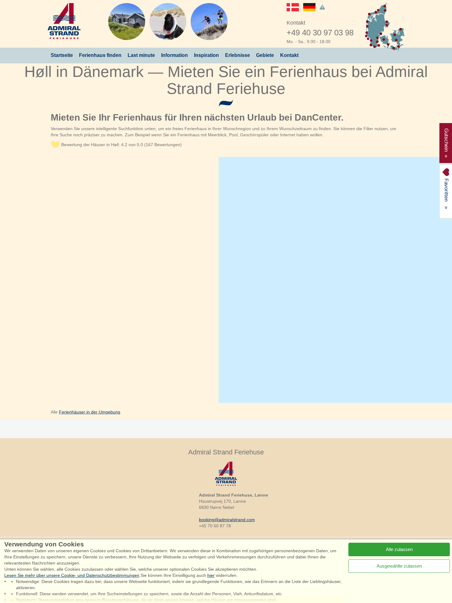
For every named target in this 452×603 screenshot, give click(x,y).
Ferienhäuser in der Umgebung (89, 411)
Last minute (141, 55)
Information (174, 55)
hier (211, 575)
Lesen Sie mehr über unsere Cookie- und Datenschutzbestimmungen (71, 575)
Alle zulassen (399, 549)
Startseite (62, 55)
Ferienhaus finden (100, 55)
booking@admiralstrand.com (227, 519)
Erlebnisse (237, 55)
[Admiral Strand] (64, 21)
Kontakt (289, 55)
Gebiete (265, 55)
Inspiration (206, 55)
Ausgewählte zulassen (399, 566)
